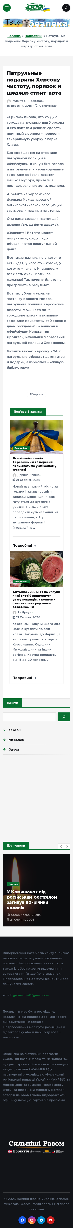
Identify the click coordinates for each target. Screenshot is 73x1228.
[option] (36, 890)
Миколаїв (16, 739)
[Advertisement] (36, 797)
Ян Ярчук (24, 612)
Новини (13, 884)
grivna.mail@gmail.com (31, 995)
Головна (14, 36)
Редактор (19, 101)
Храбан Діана (30, 915)
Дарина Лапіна (28, 475)
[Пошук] (64, 716)
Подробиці (33, 36)
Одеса (14, 749)
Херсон (37, 394)
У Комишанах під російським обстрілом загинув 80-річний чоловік (32, 899)
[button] (61, 846)
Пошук (12, 703)
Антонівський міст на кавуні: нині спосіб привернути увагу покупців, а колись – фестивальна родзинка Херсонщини (36, 599)
